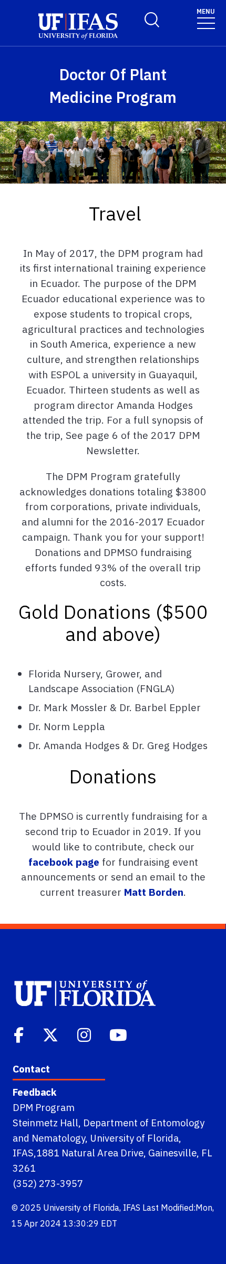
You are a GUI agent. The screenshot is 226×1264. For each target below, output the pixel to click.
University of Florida (81, 1207)
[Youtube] (119, 1034)
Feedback (34, 1092)
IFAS (131, 1207)
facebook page (63, 861)
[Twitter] (51, 1034)
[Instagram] (85, 1034)
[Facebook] (20, 1034)
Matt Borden (153, 891)
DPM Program (44, 1107)
